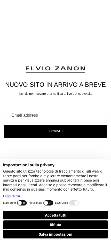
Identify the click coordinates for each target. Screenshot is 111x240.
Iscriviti (55, 131)
